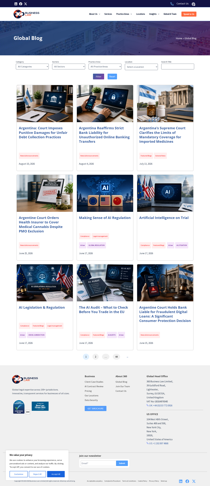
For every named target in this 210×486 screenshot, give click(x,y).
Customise (18, 474)
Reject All (37, 474)
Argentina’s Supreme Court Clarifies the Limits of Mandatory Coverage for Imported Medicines (162, 135)
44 (116, 356)
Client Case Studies (94, 381)
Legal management (100, 236)
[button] (98, 14)
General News (160, 156)
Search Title (166, 61)
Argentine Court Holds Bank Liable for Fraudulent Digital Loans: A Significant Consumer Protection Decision (165, 314)
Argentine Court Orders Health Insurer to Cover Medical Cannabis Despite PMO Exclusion (41, 224)
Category (20, 61)
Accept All (56, 474)
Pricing (88, 390)
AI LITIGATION (182, 245)
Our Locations (91, 395)
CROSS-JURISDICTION (36, 335)
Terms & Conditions (129, 481)
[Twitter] (25, 3)
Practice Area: (95, 61)
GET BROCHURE (96, 408)
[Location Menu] (194, 4)
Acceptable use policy (95, 481)
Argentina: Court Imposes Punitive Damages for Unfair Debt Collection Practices (43, 132)
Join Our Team (123, 386)
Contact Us (183, 3)
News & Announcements (29, 156)
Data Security (91, 400)
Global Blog (121, 381)
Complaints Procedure (112, 481)
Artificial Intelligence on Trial (164, 217)
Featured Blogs (146, 156)
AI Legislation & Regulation (42, 307)
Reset (112, 76)
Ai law (82, 245)
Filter (98, 76)
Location (128, 61)
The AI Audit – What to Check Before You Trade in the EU (103, 309)
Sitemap (164, 481)
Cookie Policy (142, 481)
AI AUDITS (111, 335)
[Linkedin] (15, 3)
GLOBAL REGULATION (97, 245)
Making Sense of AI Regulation (105, 217)
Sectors (55, 61)
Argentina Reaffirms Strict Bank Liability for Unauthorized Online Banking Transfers (104, 135)
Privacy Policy (154, 481)
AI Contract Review (94, 386)
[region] (37, 465)
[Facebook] (20, 3)
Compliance (84, 236)
